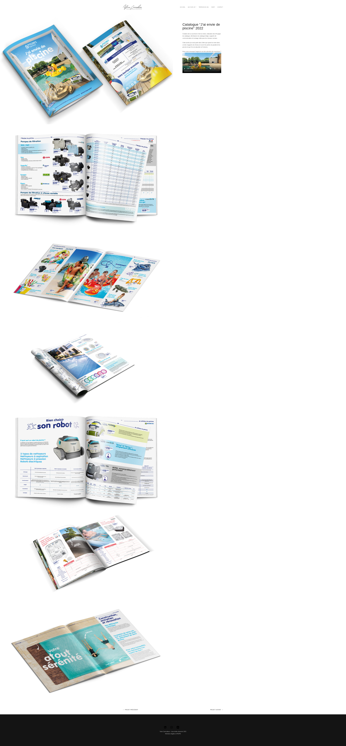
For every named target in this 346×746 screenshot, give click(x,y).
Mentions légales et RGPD (173, 733)
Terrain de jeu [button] (204, 7)
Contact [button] (220, 7)
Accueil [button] (182, 7)
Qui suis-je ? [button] (192, 7)
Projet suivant (216, 709)
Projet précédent (131, 709)
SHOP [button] (213, 7)
